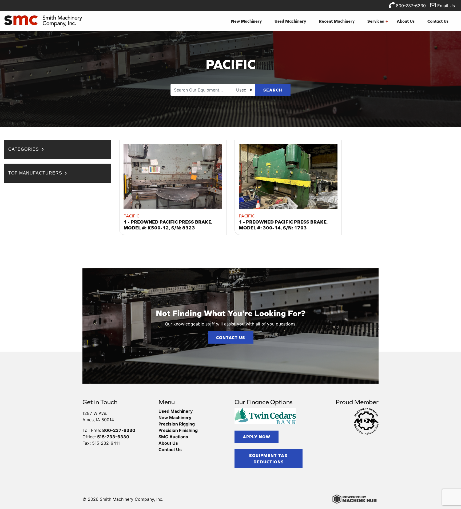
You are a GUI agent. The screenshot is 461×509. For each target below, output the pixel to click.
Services (377, 21)
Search (272, 90)
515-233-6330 (113, 436)
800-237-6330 (410, 5)
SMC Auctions (173, 436)
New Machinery (246, 21)
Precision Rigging (176, 424)
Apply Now (256, 436)
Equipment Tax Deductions (268, 458)
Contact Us (437, 21)
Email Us (445, 5)
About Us (406, 21)
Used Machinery (290, 21)
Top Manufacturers (35, 173)
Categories (24, 149)
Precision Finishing (178, 430)
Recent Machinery (337, 21)
